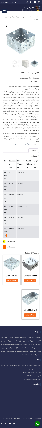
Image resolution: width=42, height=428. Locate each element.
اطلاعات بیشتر (30, 280)
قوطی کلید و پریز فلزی (20, 17)
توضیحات (33, 150)
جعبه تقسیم (31, 17)
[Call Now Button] (37, 424)
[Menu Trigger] (4, 11)
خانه (37, 17)
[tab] (33, 150)
